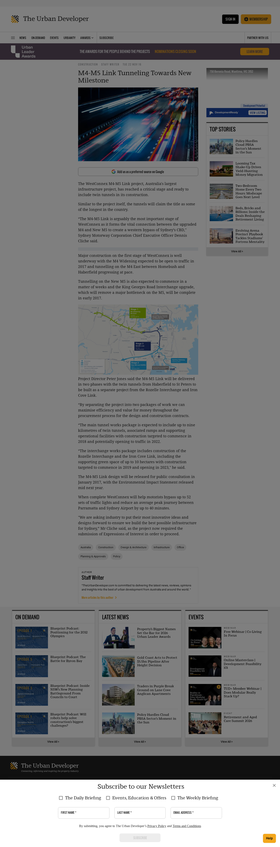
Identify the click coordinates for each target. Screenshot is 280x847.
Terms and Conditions (187, 826)
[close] (274, 785)
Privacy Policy (156, 826)
